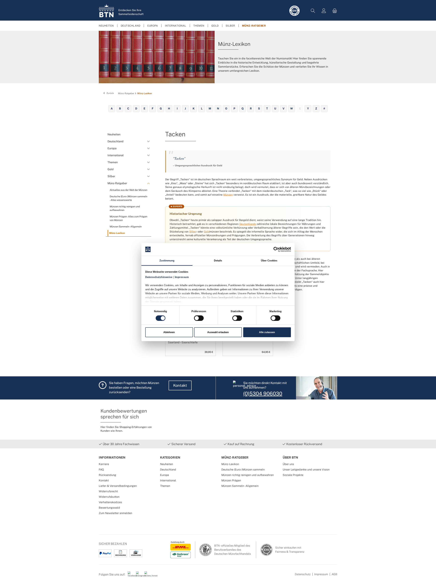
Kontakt (180, 385)
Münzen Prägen (231, 480)
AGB (334, 574)
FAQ (101, 469)
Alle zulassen (267, 332)
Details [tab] (218, 260)
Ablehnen (169, 332)
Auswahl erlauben (218, 332)
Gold (206, 231)
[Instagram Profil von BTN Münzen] (139, 575)
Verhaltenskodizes (110, 502)
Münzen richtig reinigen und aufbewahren (247, 475)
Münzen (228, 194)
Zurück (110, 93)
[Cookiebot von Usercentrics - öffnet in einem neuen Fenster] (276, 249)
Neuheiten (166, 464)
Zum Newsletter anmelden (115, 513)
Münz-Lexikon (230, 464)
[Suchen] (312, 10)
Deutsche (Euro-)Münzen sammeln (243, 469)
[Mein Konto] (323, 10)
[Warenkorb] (333, 10)
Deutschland (168, 469)
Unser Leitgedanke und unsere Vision (306, 469)
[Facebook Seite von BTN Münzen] (131, 575)
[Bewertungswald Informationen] (147, 575)
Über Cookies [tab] (269, 260)
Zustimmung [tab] (167, 260)
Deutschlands (247, 223)
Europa (164, 475)
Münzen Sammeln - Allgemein (240, 485)
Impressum (321, 574)
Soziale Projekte (293, 475)
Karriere (104, 464)
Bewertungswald (109, 507)
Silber (192, 231)
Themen (165, 485)
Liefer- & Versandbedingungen (118, 485)
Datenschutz (303, 574)
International (168, 480)
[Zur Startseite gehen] (106, 10)
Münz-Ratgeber (234, 457)
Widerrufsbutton (109, 496)
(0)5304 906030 (262, 393)
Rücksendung (107, 475)
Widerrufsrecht (108, 491)
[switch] (199, 318)
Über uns (288, 464)
